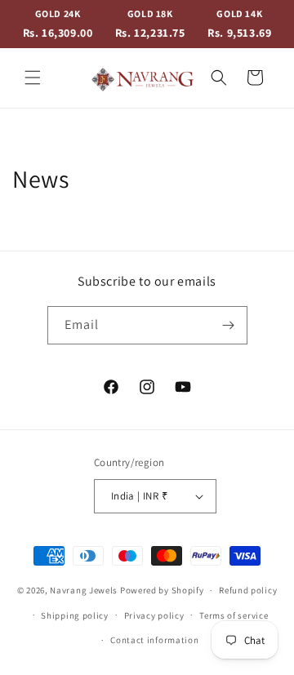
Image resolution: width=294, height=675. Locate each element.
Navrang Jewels (84, 590)
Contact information (154, 640)
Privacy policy (154, 615)
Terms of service (233, 615)
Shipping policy (75, 615)
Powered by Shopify (162, 590)
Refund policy (248, 590)
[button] (33, 77)
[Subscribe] (229, 325)
